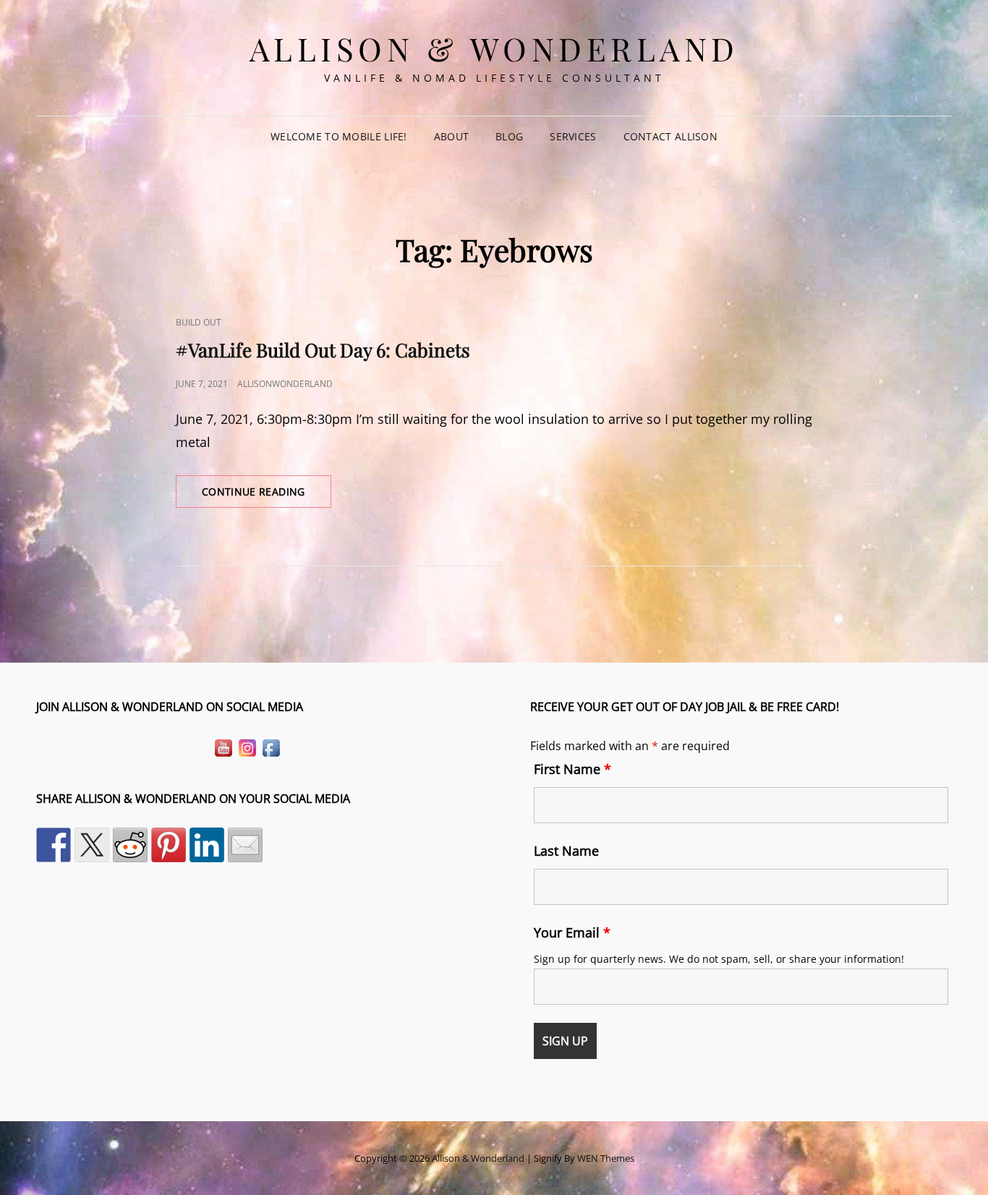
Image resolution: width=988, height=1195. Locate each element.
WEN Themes (605, 1158)
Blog (509, 136)
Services (573, 136)
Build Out (198, 322)
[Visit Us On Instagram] (247, 746)
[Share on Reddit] (130, 845)
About (451, 136)
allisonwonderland (285, 384)
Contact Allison (670, 136)
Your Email (572, 932)
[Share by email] (245, 845)
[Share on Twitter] (91, 845)
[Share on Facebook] (53, 845)
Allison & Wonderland (494, 48)
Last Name (566, 850)
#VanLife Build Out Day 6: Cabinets (323, 349)
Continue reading (266, 496)
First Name (572, 769)
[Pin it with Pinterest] (168, 845)
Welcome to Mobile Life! (339, 136)
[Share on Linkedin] (206, 845)
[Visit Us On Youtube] (223, 746)
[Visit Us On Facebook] (271, 746)
